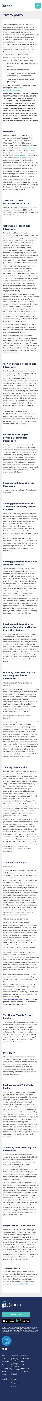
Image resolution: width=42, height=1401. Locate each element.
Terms (4, 1371)
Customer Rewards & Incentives (15, 1364)
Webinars (24, 1365)
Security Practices (5, 1378)
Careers (4, 1365)
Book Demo (25, 1368)
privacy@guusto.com (12, 90)
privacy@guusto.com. (23, 1284)
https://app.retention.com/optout (16, 999)
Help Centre (25, 1358)
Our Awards (5, 1361)
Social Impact (6, 1368)
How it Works (15, 1370)
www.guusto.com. (28, 148)
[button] (38, 6)
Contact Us (24, 1371)
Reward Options (14, 1374)
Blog (22, 1361)
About (4, 1358)
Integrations (15, 1383)
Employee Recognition (15, 1359)
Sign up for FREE (16, 1314)
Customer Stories (14, 1378)
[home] (18, 5)
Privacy (4, 1375)
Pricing (13, 1386)
